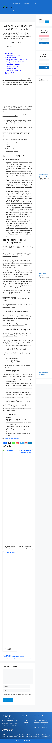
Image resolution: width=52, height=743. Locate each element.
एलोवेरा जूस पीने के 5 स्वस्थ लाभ (12, 438)
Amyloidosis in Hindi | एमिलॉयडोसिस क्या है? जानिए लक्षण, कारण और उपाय (18, 658)
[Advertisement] (17, 18)
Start (41, 43)
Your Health (16, 7)
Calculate (44, 67)
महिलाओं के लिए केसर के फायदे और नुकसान (41, 724)
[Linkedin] (30, 443)
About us (26, 720)
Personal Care (7, 655)
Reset (47, 43)
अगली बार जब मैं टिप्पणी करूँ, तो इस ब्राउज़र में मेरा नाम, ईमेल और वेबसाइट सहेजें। (18, 695)
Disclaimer (26, 724)
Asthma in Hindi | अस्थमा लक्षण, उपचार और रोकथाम (14, 656)
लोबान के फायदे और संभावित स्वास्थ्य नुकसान (41, 722)
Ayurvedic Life (17, 3)
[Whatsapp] (13, 443)
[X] (9, 443)
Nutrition (26, 3)
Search (40, 19)
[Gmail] (26, 443)
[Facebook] (5, 443)
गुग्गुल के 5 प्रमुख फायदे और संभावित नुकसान (41, 720)
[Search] (47, 21)
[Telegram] (22, 443)
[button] (14, 11)
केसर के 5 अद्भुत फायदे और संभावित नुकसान (41, 727)
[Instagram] (17, 443)
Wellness (35, 3)
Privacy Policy (26, 727)
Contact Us (26, 722)
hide (11, 53)
